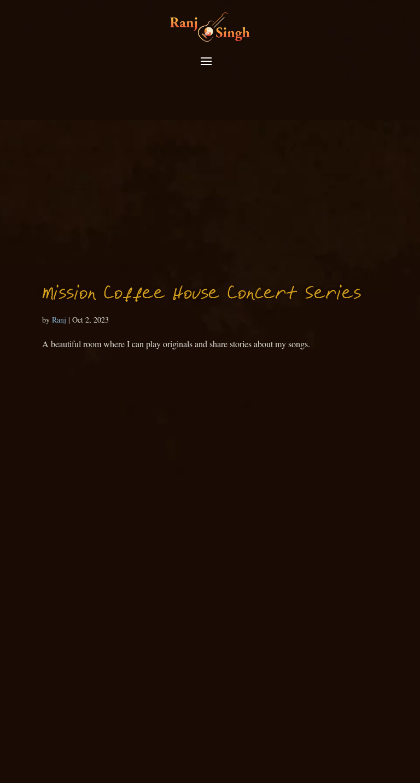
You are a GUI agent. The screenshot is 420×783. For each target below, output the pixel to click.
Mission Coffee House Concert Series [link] (201, 294)
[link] (210, 26)
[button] (206, 62)
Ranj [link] (59, 319)
